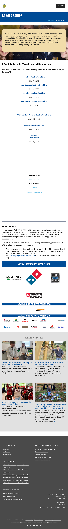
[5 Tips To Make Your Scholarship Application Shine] (17, 391)
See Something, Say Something (53, 520)
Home (51, 20)
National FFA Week (9, 496)
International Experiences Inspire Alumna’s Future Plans (17, 363)
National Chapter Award (43, 457)
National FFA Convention (11, 494)
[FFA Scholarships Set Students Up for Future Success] (50, 350)
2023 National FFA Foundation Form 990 (15, 477)
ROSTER (55, 522)
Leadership (6, 452)
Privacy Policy (29, 520)
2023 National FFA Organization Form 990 (16, 475)
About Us (5, 449)
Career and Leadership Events (45, 449)
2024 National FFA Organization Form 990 (16, 480)
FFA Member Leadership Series (13, 499)
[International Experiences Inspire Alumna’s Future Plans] (17, 350)
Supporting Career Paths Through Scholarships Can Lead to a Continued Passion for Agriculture (50, 406)
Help (29, 522)
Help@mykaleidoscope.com (23, 256)
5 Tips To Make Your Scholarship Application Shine (16, 403)
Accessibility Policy (16, 522)
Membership (7, 454)
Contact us (62, 504)
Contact (24, 522)
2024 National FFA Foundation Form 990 (16, 483)
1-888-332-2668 (60, 502)
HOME (45, 522)
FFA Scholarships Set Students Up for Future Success (49, 363)
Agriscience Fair (40, 454)
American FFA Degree (42, 460)
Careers (34, 522)
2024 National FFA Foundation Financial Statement (15, 471)
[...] (55, 421)
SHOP (50, 522)
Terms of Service (38, 520)
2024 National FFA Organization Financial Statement (16, 466)
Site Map (39, 522)
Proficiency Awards (41, 452)
